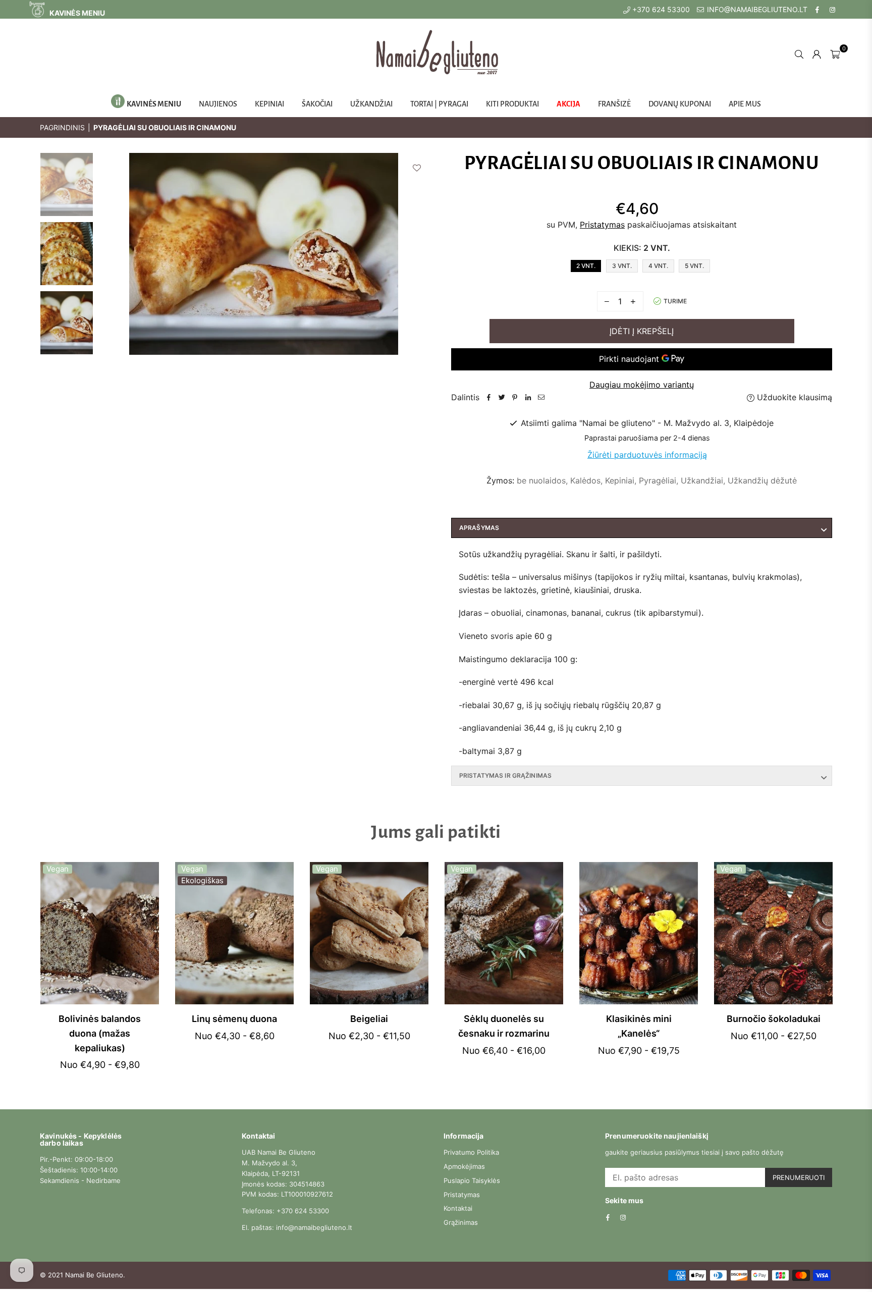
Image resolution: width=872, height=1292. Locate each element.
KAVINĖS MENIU (76, 13)
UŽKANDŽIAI (371, 104)
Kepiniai (619, 480)
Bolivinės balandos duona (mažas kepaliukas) (100, 1033)
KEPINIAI (269, 104)
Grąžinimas (461, 1222)
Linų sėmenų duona (234, 1018)
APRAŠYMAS (479, 527)
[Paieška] (799, 53)
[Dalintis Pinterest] (514, 397)
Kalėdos (585, 480)
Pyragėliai (657, 480)
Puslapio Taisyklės (472, 1180)
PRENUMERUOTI (799, 1177)
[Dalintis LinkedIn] (527, 397)
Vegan (57, 869)
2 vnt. (585, 266)
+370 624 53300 (660, 9)
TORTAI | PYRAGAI (439, 104)
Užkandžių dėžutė (762, 480)
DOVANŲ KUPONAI (679, 104)
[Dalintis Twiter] (501, 397)
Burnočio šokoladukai (774, 1018)
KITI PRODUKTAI (512, 104)
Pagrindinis (62, 127)
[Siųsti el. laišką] (541, 397)
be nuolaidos (541, 480)
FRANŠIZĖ (614, 104)
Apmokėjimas (464, 1166)
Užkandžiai (702, 480)
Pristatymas (602, 225)
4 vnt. (658, 266)
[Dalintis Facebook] (488, 397)
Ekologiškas (202, 880)
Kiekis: (642, 248)
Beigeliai (369, 1018)
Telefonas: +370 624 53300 (285, 1211)
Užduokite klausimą (793, 397)
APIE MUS (745, 104)
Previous (107, 267)
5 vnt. (694, 266)
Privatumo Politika (471, 1152)
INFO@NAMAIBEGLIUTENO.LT (756, 9)
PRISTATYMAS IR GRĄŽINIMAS (505, 775)
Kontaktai (458, 1208)
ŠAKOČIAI (317, 104)
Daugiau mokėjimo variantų (641, 385)
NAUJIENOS (218, 104)
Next (419, 267)
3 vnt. (622, 266)
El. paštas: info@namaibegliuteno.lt (297, 1227)
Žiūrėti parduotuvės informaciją (647, 455)
